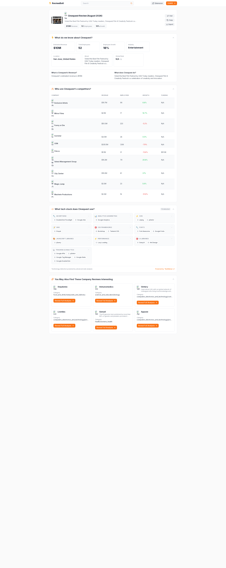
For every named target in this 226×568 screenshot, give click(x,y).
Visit (170, 16)
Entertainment (135, 47)
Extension (159, 3)
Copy (171, 20)
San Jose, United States (64, 59)
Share (170, 3)
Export (171, 24)
